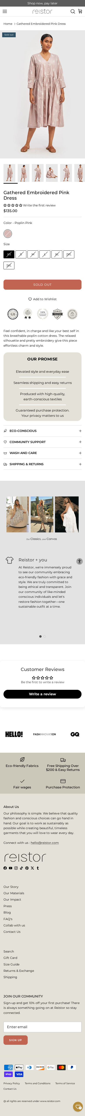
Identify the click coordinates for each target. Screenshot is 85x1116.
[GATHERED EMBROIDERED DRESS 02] (53, 173)
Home (7, 23)
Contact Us (11, 932)
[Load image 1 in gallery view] (42, 94)
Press (7, 906)
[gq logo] (72, 734)
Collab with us (14, 925)
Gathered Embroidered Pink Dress (41, 23)
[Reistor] (42, 11)
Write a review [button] (42, 694)
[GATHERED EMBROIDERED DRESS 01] (39, 173)
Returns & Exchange (18, 971)
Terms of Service (65, 1083)
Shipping (10, 977)
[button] (13, 205)
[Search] (72, 11)
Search (8, 951)
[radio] (7, 233)
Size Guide (11, 964)
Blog (7, 912)
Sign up (15, 1040)
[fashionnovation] (41, 734)
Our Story (11, 887)
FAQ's (7, 919)
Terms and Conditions (37, 1083)
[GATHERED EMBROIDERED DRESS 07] (25, 173)
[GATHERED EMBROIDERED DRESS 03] (10, 173)
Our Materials (13, 893)
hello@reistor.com (45, 843)
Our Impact (12, 899)
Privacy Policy (11, 1083)
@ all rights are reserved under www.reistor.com (31, 1101)
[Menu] (5, 11)
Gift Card (10, 958)
